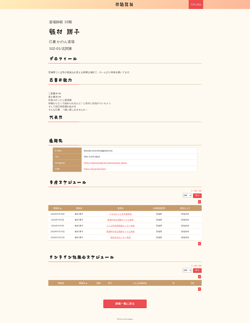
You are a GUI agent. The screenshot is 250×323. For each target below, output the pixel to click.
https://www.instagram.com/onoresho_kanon (105, 162)
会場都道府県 (159, 208)
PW (192, 283)
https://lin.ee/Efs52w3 (95, 169)
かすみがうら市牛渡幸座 (120, 214)
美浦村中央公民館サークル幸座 (120, 231)
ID (173, 283)
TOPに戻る (196, 4)
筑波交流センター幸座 (120, 237)
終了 (110, 283)
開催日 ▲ (57, 208)
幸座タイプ (185, 208)
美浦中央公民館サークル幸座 (120, 219)
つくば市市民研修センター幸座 (120, 225)
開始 (99, 283)
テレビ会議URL (140, 283)
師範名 (79, 208)
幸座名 (120, 208)
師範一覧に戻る (125, 303)
